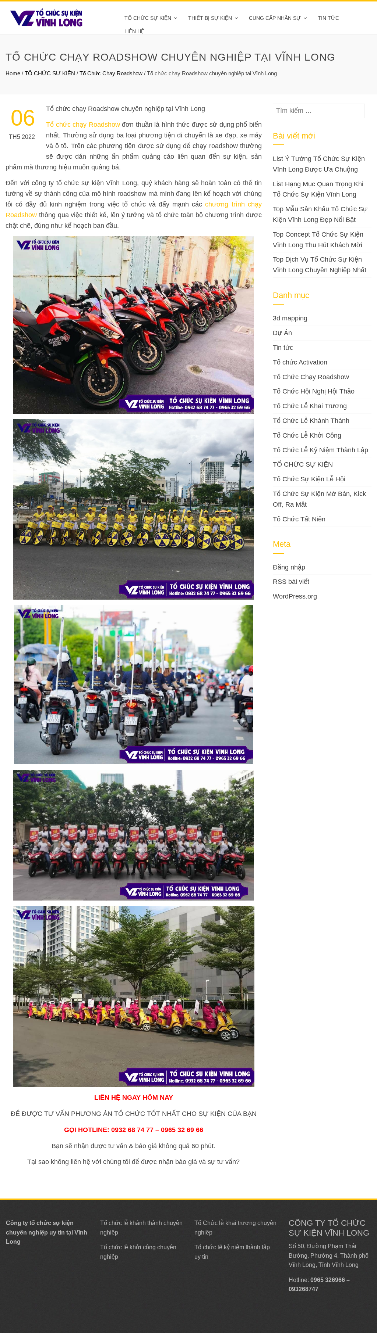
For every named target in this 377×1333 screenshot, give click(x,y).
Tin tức (328, 18)
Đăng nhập (289, 567)
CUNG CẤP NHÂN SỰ (275, 18)
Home (13, 73)
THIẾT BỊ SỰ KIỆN (210, 18)
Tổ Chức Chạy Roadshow (111, 73)
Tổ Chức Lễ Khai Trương (310, 406)
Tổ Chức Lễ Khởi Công (307, 435)
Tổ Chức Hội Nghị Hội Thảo (314, 391)
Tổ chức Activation (300, 362)
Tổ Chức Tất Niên (299, 519)
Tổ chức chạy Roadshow (83, 124)
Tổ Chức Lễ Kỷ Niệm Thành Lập (320, 450)
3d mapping (290, 318)
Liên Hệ (134, 31)
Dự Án (282, 333)
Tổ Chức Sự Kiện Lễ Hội (309, 479)
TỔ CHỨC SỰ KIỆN (147, 18)
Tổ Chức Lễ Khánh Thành (311, 420)
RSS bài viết (291, 581)
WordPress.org (295, 596)
